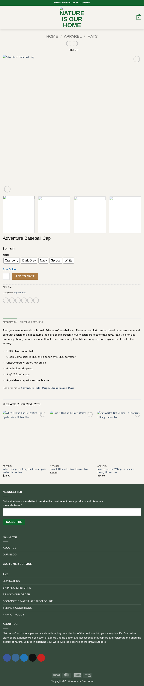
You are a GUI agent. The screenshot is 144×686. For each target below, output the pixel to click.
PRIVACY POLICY (13, 614)
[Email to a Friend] (24, 300)
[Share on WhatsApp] (5, 300)
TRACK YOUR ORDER (16, 594)
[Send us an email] (32, 658)
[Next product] (68, 43)
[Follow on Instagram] (15, 658)
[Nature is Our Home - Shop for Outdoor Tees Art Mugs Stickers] (72, 17)
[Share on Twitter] (18, 300)
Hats (93, 36)
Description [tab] (10, 322)
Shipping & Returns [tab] (31, 322)
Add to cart (24, 276)
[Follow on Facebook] (7, 658)
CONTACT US (11, 580)
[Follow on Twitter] (24, 658)
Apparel (73, 36)
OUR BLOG (10, 554)
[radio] (12, 260)
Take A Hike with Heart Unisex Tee (69, 469)
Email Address (12, 505)
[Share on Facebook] (12, 300)
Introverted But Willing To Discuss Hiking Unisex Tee (116, 471)
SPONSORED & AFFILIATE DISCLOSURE (28, 601)
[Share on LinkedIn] (36, 300)
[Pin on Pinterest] (30, 300)
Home (52, 36)
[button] (5, 17)
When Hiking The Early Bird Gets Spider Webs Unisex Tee (24, 471)
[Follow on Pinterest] (41, 658)
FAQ (5, 574)
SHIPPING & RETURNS (17, 587)
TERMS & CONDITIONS (17, 607)
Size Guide (9, 269)
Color (6, 255)
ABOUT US (9, 547)
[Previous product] (75, 43)
